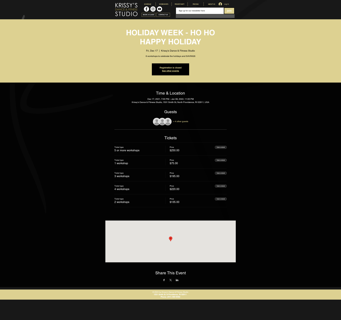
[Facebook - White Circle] (146, 9)
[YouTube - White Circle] (159, 9)
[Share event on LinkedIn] (177, 280)
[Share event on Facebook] (164, 280)
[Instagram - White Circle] (153, 9)
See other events (170, 71)
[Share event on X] (170, 280)
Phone (163, 297)
